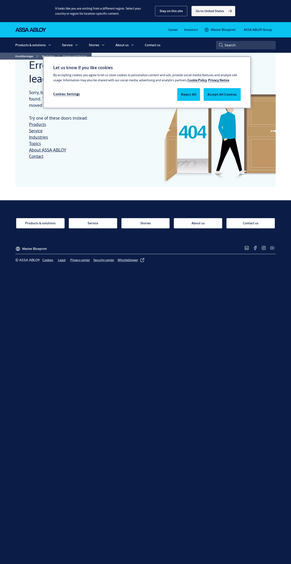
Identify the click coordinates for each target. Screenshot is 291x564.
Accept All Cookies (222, 94)
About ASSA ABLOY (47, 150)
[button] (171, 11)
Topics (35, 143)
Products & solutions (30, 45)
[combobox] (246, 45)
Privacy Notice (218, 80)
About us (122, 45)
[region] (147, 82)
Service (67, 45)
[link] (213, 11)
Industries (38, 137)
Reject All (188, 94)
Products (37, 124)
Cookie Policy (197, 80)
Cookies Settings (66, 94)
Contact (36, 156)
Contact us (152, 45)
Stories (94, 45)
